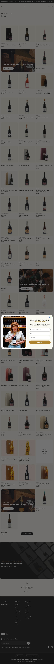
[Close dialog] (50, 317)
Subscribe (39, 342)
